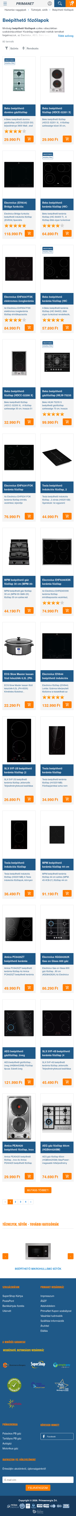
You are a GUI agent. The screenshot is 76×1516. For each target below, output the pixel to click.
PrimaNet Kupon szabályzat (55, 1311)
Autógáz (7, 1443)
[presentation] (5, 1256)
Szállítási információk (52, 1321)
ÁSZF (43, 1301)
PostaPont (8, 1301)
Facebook (51, 1436)
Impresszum (47, 1296)
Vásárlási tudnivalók (51, 1316)
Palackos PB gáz (11, 1433)
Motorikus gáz (10, 1448)
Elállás (44, 1330)
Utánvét (6, 1311)
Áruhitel (44, 1325)
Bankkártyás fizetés (13, 1306)
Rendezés (33, 48)
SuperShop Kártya (12, 1296)
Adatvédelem (47, 1306)
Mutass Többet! (38, 1190)
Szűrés (14, 48)
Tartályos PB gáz (11, 1438)
